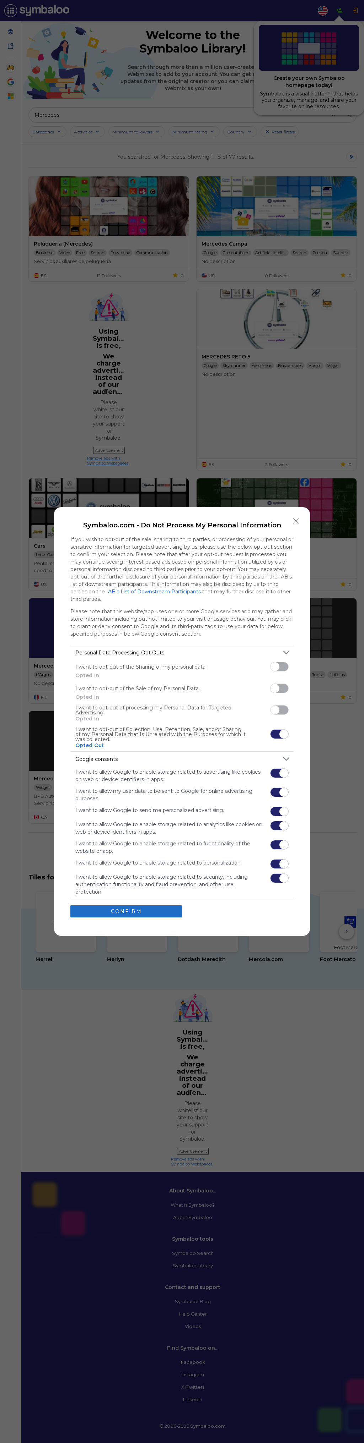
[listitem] (182, 652)
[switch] (279, 666)
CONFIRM (126, 911)
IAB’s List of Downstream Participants (153, 591)
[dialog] (182, 721)
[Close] (296, 521)
